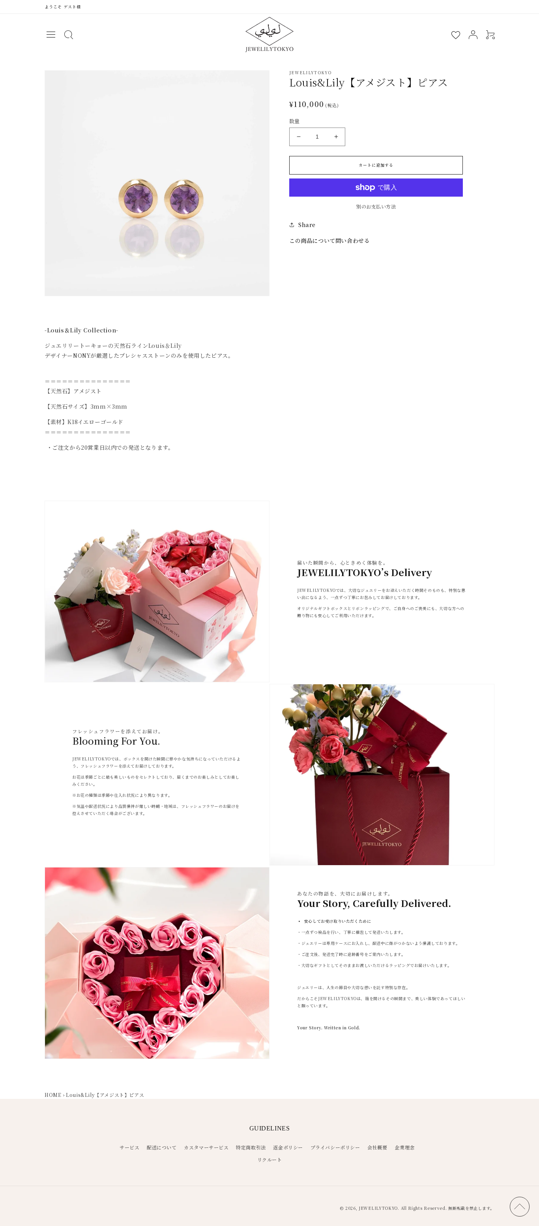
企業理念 (404, 1147)
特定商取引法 (251, 1147)
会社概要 (377, 1147)
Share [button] (307, 225)
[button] (51, 34)
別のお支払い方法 (376, 206)
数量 (294, 121)
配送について (162, 1147)
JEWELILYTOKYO (378, 1208)
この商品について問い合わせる (329, 240)
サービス (129, 1147)
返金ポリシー (288, 1147)
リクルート (269, 1159)
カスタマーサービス (206, 1147)
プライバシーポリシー (335, 1147)
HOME (53, 1094)
